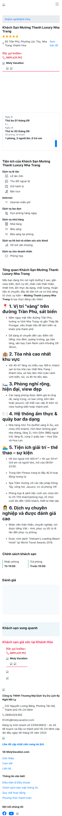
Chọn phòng (49, 78)
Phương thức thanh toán (16, 797)
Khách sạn (11, 19)
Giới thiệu (8, 758)
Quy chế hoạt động (13, 792)
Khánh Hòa (23, 19)
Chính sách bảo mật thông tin (20, 787)
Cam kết (7, 763)
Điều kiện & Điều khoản (16, 782)
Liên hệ (6, 768)
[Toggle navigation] (57, 4)
